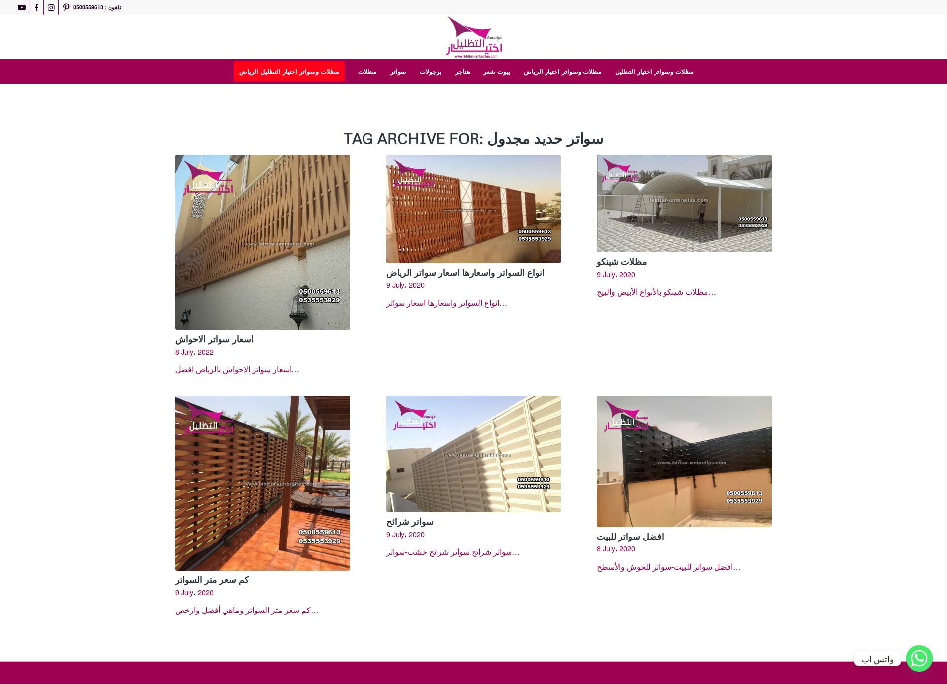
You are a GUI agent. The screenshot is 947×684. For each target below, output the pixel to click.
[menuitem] (292, 71)
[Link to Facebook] (36, 7)
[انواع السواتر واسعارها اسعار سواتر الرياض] (473, 209)
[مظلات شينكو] (684, 203)
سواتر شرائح (410, 521)
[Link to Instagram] (51, 7)
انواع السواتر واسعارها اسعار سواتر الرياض (465, 272)
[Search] (706, 71)
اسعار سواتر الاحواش (214, 338)
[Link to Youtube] (21, 7)
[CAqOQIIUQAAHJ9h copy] (473, 37)
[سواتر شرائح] (473, 454)
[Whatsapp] (919, 658)
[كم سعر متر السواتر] (262, 483)
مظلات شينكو (622, 261)
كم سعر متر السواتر (212, 579)
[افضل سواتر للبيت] (684, 461)
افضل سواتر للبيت (630, 536)
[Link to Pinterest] (66, 7)
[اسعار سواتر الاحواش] (262, 242)
